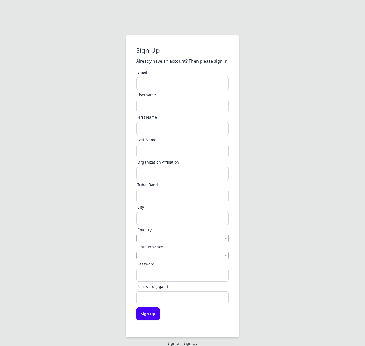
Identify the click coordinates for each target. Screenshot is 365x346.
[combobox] (182, 238)
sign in (220, 61)
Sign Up (148, 313)
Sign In (174, 343)
